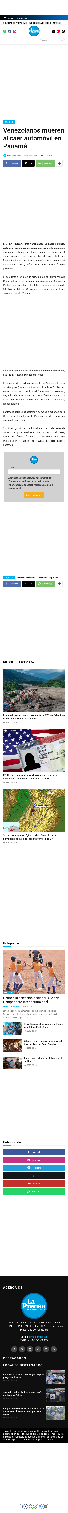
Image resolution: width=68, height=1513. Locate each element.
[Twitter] (53, 31)
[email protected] (38, 1336)
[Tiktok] (63, 31)
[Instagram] (14, 31)
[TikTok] (38, 1349)
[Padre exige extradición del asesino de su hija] (12, 1063)
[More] (59, 163)
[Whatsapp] (4, 31)
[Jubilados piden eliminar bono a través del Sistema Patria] (55, 1395)
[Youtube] (58, 31)
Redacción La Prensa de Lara (23, 155)
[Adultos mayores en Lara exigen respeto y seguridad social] (55, 1377)
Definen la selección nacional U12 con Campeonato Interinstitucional (31, 1000)
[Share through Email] (45, 1506)
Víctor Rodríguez (11, 1006)
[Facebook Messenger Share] (40, 1506)
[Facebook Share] (22, 1506)
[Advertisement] (34, 81)
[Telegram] (30, 1349)
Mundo (9, 122)
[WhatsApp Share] (34, 1506)
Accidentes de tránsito (26, 578)
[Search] (62, 40)
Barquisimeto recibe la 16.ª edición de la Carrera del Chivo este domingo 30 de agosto (23, 1411)
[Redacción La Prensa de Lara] (5, 155)
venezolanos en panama (48, 578)
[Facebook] (9, 31)
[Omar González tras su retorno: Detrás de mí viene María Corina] (12, 1028)
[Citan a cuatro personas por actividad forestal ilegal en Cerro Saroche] (12, 1045)
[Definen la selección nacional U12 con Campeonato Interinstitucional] (34, 972)
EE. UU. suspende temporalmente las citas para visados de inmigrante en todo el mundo (30, 777)
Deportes (8, 992)
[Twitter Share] (28, 1506)
